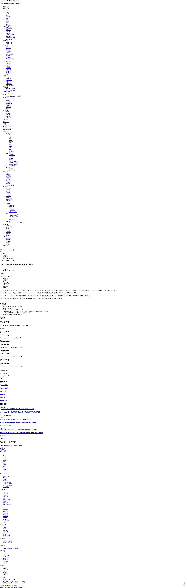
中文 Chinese (6, 122)
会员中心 (8, 74)
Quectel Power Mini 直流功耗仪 (13, 96)
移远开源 (8, 68)
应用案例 (8, 113)
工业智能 (8, 30)
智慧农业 (8, 31)
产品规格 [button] (5, 280)
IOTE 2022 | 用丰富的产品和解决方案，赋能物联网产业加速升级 (20, 412)
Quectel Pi (8, 78)
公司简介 (8, 99)
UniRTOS (8, 82)
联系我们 (5, 119)
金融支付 (8, 48)
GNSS (7, 15)
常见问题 (8, 66)
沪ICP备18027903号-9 (19, 587)
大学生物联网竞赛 (10, 90)
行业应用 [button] (5, 45)
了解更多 (2, 407)
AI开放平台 (9, 43)
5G (6, 10)
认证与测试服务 (10, 34)
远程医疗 (8, 57)
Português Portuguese (8, 127)
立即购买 (2, 273)
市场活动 (8, 116)
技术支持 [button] (5, 60)
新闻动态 (8, 111)
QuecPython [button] (6, 283)
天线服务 (8, 33)
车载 (7, 18)
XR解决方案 (9, 39)
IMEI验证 (8, 69)
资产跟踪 (8, 51)
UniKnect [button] (5, 284)
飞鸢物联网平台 (10, 85)
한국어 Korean (6, 126)
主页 (4, 253)
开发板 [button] (4, 287)
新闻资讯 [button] (5, 110)
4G (6, 11)
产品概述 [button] (5, 279)
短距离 (7, 21)
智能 (7, 19)
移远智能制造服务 (10, 37)
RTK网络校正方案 (10, 36)
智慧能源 (8, 49)
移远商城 (11, 152)
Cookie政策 (3, 585)
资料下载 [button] (5, 282)
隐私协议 (9, 585)
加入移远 (8, 105)
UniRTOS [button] (5, 286)
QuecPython (9, 42)
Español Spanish (7, 129)
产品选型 (8, 25)
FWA (7, 46)
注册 (17, 0)
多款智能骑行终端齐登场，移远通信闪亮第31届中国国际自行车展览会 (21, 433)
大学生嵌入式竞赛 (10, 88)
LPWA (7, 12)
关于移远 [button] (5, 97)
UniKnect (8, 81)
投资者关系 (9, 100)
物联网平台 (9, 28)
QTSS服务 (8, 61)
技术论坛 (8, 65)
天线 (7, 22)
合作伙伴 (8, 102)
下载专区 (8, 63)
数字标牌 (8, 55)
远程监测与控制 (10, 58)
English (4, 123)
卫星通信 (8, 16)
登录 (14, 0)
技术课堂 (8, 117)
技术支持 (8, 71)
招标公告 (8, 108)
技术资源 (8, 114)
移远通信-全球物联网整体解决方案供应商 (10, 3)
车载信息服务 (9, 54)
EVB (7, 24)
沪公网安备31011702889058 (7, 587)
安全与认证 (9, 104)
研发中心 (8, 107)
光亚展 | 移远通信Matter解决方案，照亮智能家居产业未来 (18, 422)
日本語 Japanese (7, 124)
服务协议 (14, 585)
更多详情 (2, 448)
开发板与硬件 (9, 93)
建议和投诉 (9, 72)
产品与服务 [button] (6, 7)
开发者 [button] (4, 75)
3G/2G (7, 13)
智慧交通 (8, 52)
